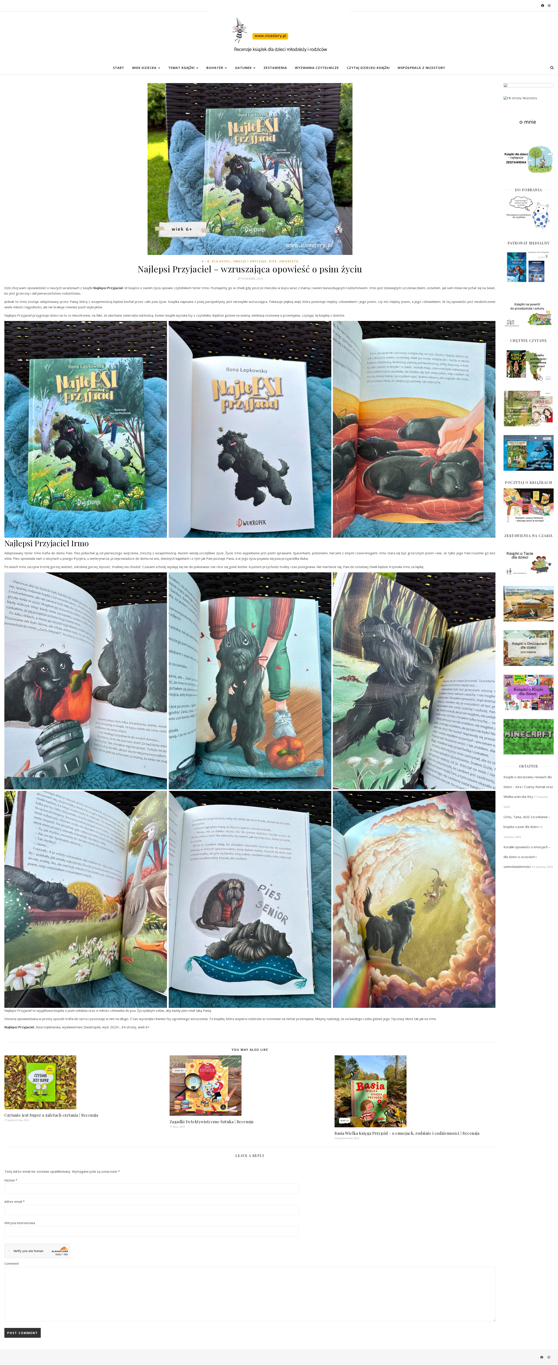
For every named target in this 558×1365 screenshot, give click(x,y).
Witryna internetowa (19, 1223)
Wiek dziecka (144, 67)
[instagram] (549, 5)
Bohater (214, 67)
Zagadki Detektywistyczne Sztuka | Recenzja (211, 1121)
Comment (11, 1263)
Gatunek (243, 67)
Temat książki (181, 67)
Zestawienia (275, 67)
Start (118, 67)
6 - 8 (205, 261)
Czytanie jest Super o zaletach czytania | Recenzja (51, 1115)
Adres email (14, 1201)
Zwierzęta (288, 261)
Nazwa (10, 1180)
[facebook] (543, 5)
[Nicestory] (279, 36)
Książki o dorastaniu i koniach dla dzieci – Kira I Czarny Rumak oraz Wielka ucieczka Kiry (528, 787)
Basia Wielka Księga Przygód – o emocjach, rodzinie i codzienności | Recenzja (407, 1133)
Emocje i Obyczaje (250, 261)
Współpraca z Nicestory (421, 67)
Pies (273, 261)
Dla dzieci (221, 261)
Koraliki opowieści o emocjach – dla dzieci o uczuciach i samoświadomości (527, 857)
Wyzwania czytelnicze (317, 67)
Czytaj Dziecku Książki (368, 67)
